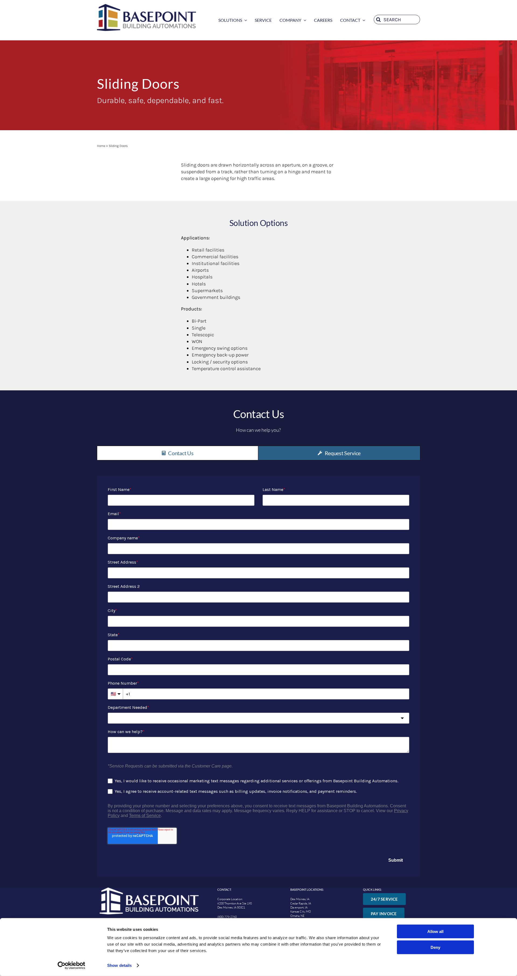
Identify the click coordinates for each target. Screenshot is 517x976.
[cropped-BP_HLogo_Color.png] (146, 6)
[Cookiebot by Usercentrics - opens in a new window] (71, 965)
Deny (435, 947)
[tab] (177, 453)
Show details (119, 965)
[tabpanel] (258, 674)
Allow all (435, 931)
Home (101, 146)
